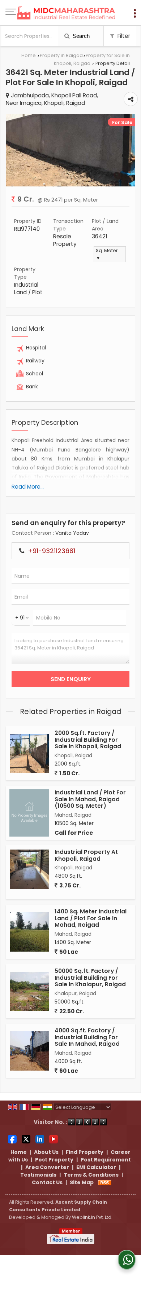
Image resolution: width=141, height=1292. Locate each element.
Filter (123, 36)
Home (28, 55)
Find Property (84, 1152)
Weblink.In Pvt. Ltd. (92, 1217)
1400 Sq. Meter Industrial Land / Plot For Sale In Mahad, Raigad (91, 918)
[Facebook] (12, 1138)
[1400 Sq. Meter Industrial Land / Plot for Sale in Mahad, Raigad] (29, 932)
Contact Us (47, 1182)
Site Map (82, 1182)
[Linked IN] (39, 1138)
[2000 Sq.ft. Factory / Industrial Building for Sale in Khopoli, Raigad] (29, 753)
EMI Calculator (96, 1167)
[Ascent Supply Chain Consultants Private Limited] (66, 13)
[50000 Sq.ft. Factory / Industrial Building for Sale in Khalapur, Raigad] (29, 991)
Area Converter (47, 1167)
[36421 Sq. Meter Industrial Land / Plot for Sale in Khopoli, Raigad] (70, 184)
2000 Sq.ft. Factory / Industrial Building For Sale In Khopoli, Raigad (88, 739)
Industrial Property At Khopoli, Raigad (86, 855)
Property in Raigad (61, 55)
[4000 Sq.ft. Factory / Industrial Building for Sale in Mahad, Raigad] (29, 1051)
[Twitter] (26, 1138)
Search (80, 36)
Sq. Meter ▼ (107, 254)
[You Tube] (53, 1138)
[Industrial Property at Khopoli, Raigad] (29, 869)
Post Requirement (106, 1159)
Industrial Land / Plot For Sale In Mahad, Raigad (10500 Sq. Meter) (90, 799)
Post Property (54, 1159)
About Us (46, 1152)
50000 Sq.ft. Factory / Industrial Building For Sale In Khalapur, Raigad (90, 977)
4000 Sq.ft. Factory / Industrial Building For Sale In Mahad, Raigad (87, 1037)
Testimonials (38, 1174)
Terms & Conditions (91, 1174)
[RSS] (104, 1182)
